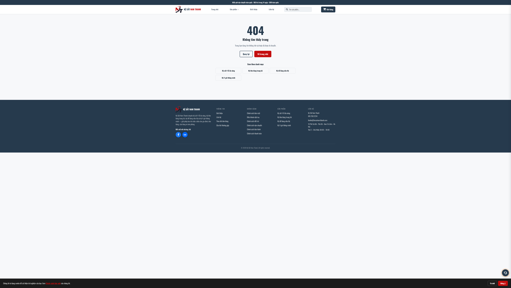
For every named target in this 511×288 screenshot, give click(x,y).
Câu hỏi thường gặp (222, 125)
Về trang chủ (262, 54)
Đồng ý (502, 283)
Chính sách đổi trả (253, 121)
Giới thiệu (253, 9)
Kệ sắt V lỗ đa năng (228, 70)
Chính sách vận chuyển (254, 125)
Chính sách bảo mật (253, 113)
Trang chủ (214, 9)
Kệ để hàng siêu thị (282, 70)
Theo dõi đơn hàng (222, 121)
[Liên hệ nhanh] (505, 272)
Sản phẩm (233, 9)
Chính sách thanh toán (254, 133)
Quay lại (246, 54)
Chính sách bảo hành (254, 129)
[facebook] (178, 134)
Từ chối (492, 283)
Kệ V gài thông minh (228, 77)
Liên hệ (271, 9)
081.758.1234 (312, 116)
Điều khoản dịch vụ (253, 117)
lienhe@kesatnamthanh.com (317, 120)
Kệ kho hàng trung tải (255, 70)
